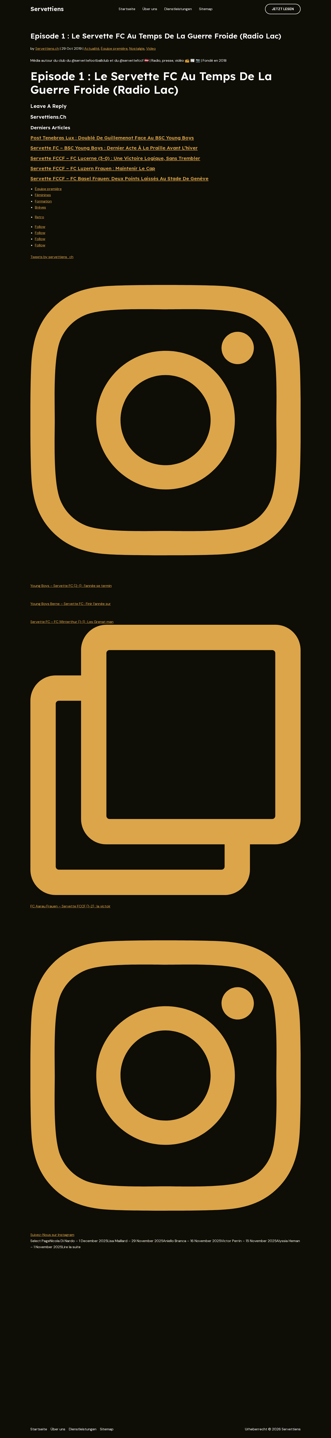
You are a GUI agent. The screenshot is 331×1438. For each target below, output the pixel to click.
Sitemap (206, 9)
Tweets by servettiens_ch (51, 256)
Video (151, 48)
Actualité (91, 48)
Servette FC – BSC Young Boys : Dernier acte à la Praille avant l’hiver (114, 148)
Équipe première (114, 48)
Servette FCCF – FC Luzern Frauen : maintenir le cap (92, 168)
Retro (39, 217)
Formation (43, 201)
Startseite (127, 9)
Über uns (150, 9)
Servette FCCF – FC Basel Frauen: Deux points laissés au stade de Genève (119, 178)
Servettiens (47, 9)
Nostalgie (137, 48)
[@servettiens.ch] (165, 421)
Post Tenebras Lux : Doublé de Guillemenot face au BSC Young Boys (112, 138)
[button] (283, 9)
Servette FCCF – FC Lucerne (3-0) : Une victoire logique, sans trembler (115, 158)
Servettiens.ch (47, 48)
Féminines (43, 195)
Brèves (40, 207)
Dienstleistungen (178, 9)
